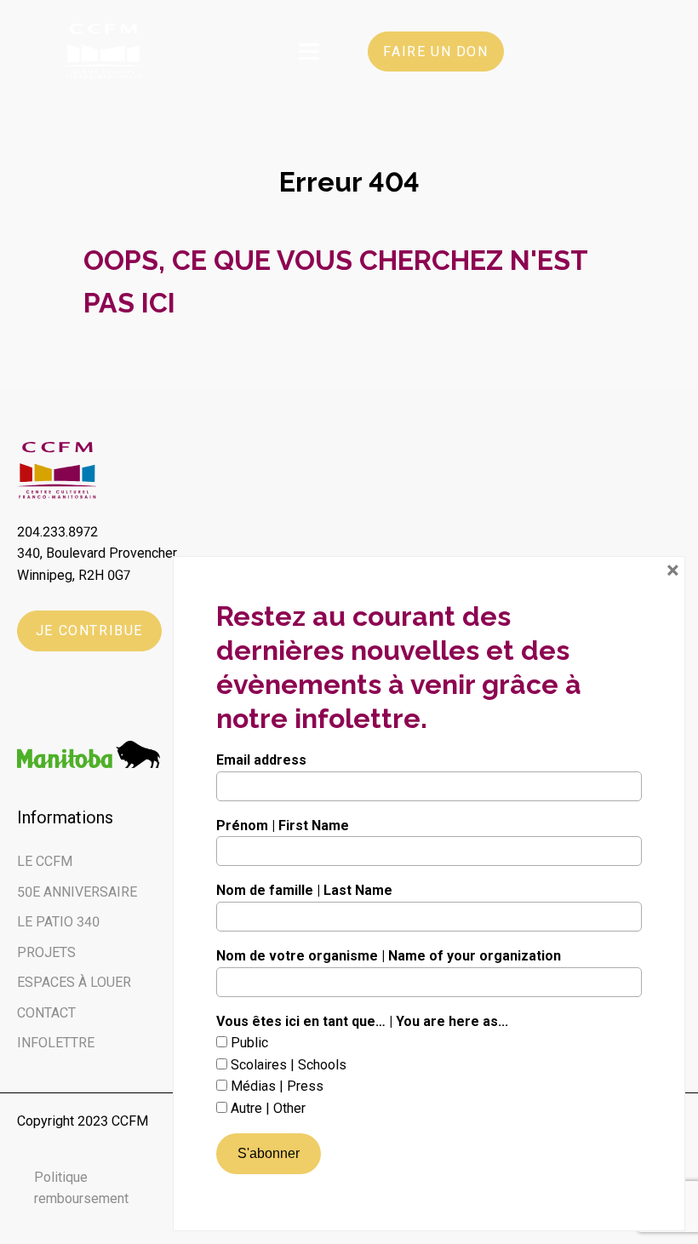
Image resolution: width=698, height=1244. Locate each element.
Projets (46, 952)
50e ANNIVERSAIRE (77, 892)
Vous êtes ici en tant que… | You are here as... (362, 1021)
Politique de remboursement (116, 1188)
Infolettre (55, 1043)
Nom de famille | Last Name (304, 890)
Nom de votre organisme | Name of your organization (388, 956)
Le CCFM (44, 861)
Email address (261, 760)
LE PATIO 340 (58, 922)
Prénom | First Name (282, 825)
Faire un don (435, 51)
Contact (46, 1013)
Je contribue (89, 630)
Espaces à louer (74, 982)
